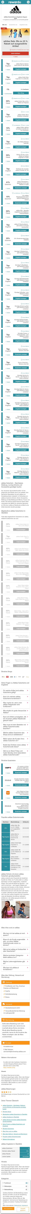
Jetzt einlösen (15, 53)
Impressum (25, 1205)
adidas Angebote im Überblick (11, 1117)
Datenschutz (17, 1205)
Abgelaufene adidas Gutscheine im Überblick (15, 1114)
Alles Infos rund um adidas (10, 1131)
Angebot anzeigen (21, 69)
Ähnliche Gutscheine (8, 1128)
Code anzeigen (21, 529)
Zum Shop (21, 93)
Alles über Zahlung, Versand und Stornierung (15, 1134)
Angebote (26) (23, 24)
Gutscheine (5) (13, 24)
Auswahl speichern (22, 1209)
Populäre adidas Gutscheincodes (12, 1136)
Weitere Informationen (9, 1139)
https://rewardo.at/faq (9, 1067)
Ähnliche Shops (7, 1111)
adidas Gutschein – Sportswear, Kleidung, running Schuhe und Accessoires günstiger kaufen (14, 1107)
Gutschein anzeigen (21, 188)
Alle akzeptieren (8, 1208)
